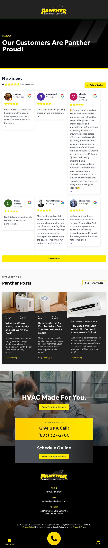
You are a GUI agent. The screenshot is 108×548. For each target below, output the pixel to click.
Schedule (9, 544)
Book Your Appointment (54, 407)
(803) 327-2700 (54, 538)
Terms (83, 527)
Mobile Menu (98, 542)
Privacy (76, 527)
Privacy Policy (28, 527)
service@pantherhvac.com (54, 501)
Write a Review (96, 85)
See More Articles (94, 282)
